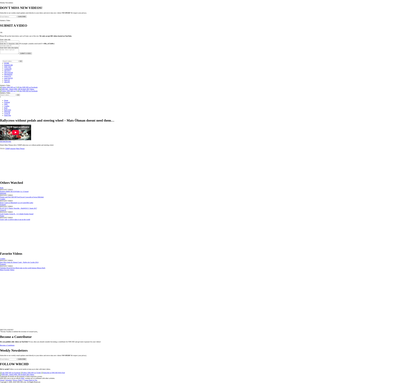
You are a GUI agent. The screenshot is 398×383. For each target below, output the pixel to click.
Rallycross (7, 110)
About (2, 380)
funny (7, 80)
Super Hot (7, 115)
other (7, 82)
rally (7, 71)
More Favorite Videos (7, 270)
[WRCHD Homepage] (17, 89)
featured (8, 65)
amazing (13, 148)
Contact (26, 380)
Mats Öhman (20, 148)
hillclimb (8, 74)
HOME (6, 63)
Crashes (6, 106)
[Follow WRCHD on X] (8, 87)
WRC (7, 67)
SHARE (3, 141)
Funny (2, 216)
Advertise (8, 380)
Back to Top (33, 380)
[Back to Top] (17, 374)
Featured (7, 102)
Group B (7, 113)
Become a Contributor (7, 345)
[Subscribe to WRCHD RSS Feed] (53, 373)
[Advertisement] (62, 164)
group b (7, 76)
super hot (8, 78)
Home (6, 100)
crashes (7, 69)
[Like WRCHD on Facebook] (27, 87)
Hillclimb (7, 112)
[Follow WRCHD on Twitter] (31, 373)
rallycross (8, 72)
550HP (7, 148)
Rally (6, 108)
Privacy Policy (17, 380)
